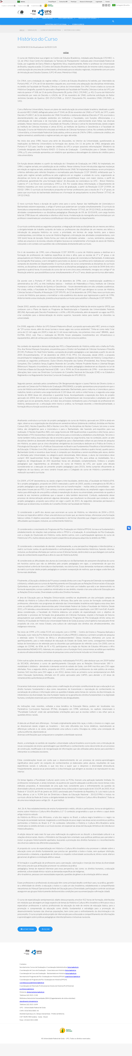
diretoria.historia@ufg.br (35, 992)
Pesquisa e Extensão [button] (87, 18)
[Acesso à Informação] (48, 5)
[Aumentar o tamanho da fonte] (103, 5)
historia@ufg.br (73, 967)
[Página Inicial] (24, 955)
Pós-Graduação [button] (65, 18)
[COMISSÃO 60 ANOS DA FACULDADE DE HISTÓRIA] (21, 14)
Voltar (46, 929)
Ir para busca (35, 5)
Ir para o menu (22, 5)
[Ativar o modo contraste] (109, 5)
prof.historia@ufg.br (27, 989)
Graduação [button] (47, 18)
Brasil (23, 2)
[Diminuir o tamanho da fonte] (106, 5)
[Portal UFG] (44, 15)
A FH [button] (35, 18)
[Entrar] (1, 2)
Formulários (78, 24)
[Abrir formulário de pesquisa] (113, 21)
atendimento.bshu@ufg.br (29, 1001)
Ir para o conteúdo (8, 5)
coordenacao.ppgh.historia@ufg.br (32, 983)
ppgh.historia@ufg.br (72, 976)
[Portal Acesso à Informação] (66, 1032)
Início (22, 30)
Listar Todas (28, 929)
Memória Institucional (56, 24)
